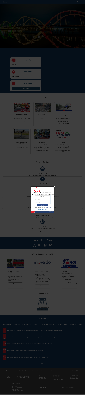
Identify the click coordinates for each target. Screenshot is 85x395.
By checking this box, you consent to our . (43, 207)
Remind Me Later (44, 209)
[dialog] (42, 197)
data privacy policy (49, 207)
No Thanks (39, 209)
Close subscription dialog (54, 187)
